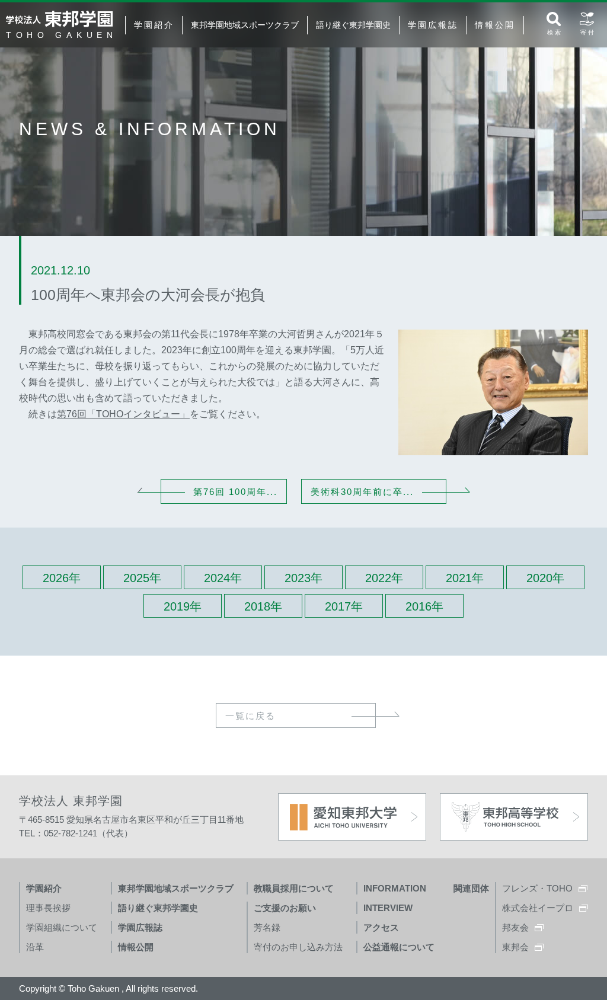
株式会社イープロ (537, 908)
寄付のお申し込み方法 (298, 947)
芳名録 (267, 927)
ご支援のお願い (285, 908)
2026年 (62, 577)
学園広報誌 (433, 25)
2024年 (223, 577)
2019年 (183, 606)
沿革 (35, 947)
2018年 (263, 606)
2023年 (303, 577)
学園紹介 (154, 25)
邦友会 (515, 927)
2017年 (344, 606)
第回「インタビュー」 (123, 414)
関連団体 (471, 888)
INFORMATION (394, 888)
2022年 (384, 577)
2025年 (142, 577)
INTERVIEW (388, 908)
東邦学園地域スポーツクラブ (245, 25)
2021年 (465, 577)
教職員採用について (294, 888)
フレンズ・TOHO (537, 888)
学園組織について (61, 927)
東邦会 (515, 947)
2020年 (545, 577)
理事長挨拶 (48, 908)
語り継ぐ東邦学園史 (353, 25)
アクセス (381, 927)
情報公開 (495, 25)
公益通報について (399, 947)
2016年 (424, 606)
